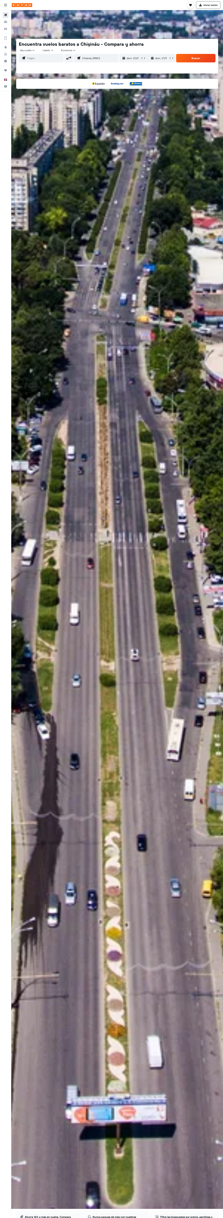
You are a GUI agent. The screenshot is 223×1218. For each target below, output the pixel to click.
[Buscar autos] (5, 28)
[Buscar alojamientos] (5, 22)
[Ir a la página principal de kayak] (22, 5)
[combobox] (27, 50)
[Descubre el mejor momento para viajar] (5, 61)
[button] (5, 5)
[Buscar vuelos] (5, 15)
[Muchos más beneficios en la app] (5, 38)
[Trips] (5, 70)
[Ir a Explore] (5, 47)
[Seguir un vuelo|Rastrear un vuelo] (5, 54)
